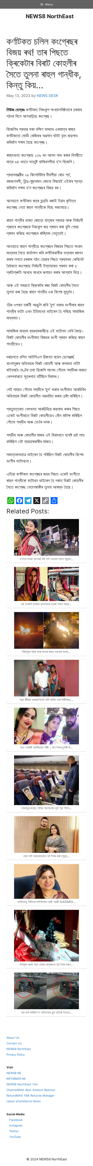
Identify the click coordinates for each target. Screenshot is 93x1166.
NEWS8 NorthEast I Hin (22, 1084)
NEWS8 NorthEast (50, 16)
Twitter (14, 1131)
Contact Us (14, 1043)
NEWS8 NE (13, 1073)
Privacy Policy (15, 1054)
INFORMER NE (16, 1078)
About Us (12, 1037)
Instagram (15, 1125)
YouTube (15, 1136)
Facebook (15, 1120)
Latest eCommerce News (23, 1101)
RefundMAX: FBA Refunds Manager (30, 1095)
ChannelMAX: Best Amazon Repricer (30, 1090)
